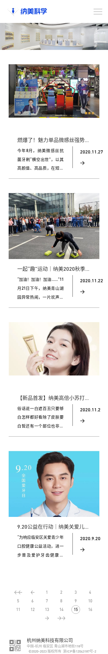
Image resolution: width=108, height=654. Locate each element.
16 (90, 609)
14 (61, 609)
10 (90, 600)
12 (33, 609)
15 (76, 609)
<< (18, 592)
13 (47, 609)
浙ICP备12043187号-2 (79, 651)
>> (61, 618)
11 (18, 609)
